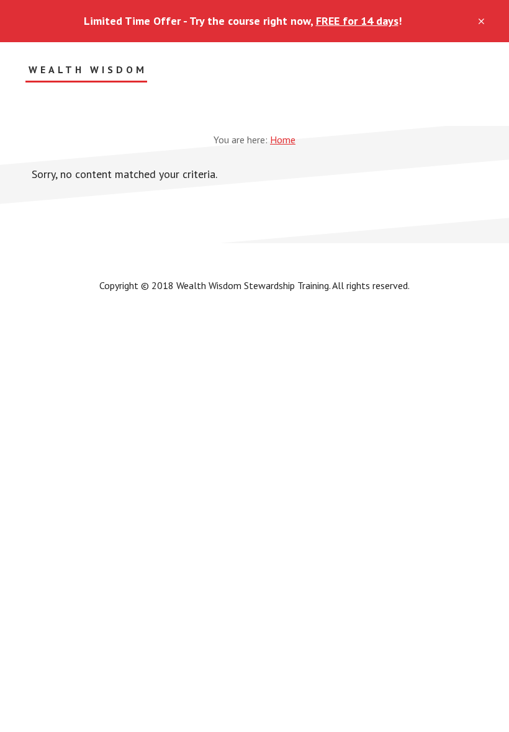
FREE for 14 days (357, 21)
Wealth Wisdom (88, 70)
